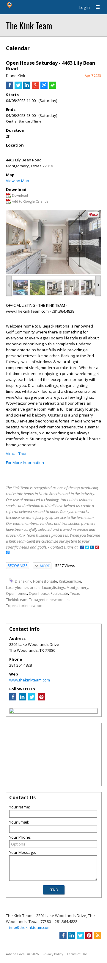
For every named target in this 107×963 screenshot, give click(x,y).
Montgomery (77, 587)
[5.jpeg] (88, 287)
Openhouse (39, 593)
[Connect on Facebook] (82, 548)
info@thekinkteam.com (30, 927)
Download (20, 195)
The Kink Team (29, 25)
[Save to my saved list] (52, 87)
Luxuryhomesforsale (23, 587)
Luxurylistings (53, 587)
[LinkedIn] (22, 699)
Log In (84, 7)
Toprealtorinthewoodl (24, 605)
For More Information (25, 462)
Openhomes (16, 593)
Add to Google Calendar (31, 201)
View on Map (17, 180)
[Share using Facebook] (9, 87)
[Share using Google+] (35, 87)
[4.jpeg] (71, 287)
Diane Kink (15, 75)
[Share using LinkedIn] (26, 87)
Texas (75, 593)
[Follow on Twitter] (87, 548)
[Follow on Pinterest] (97, 548)
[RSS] (97, 935)
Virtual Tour (16, 453)
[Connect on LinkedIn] (92, 548)
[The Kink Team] (12, 711)
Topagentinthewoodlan (49, 599)
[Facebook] (12, 699)
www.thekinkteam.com (29, 680)
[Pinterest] (41, 699)
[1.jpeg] (20, 287)
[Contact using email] (8, 553)
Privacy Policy (53, 954)
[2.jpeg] (37, 287)
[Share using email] (44, 87)
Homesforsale (45, 581)
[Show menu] (95, 7)
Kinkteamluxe (70, 581)
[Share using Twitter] (18, 87)
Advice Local (16, 954)
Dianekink (23, 581)
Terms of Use (77, 954)
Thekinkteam (16, 599)
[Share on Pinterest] (94, 216)
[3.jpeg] (54, 287)
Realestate (59, 593)
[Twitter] (31, 699)
